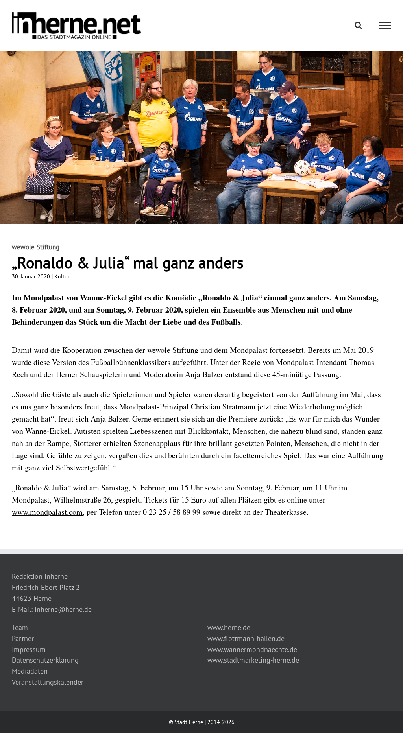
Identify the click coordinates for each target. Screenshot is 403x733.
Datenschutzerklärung (45, 660)
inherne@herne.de (63, 609)
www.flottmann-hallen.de (246, 638)
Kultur (62, 276)
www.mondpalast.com (47, 511)
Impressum (29, 649)
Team (20, 627)
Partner (23, 638)
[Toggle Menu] (385, 25)
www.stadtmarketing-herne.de (253, 660)
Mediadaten (30, 671)
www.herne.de (228, 627)
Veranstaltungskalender (47, 682)
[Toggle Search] (358, 25)
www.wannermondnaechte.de (252, 649)
